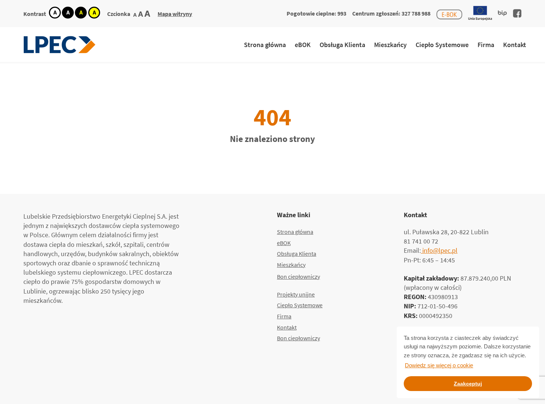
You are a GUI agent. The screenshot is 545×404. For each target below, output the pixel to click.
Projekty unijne (296, 294)
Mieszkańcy (390, 44)
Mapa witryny (175, 14)
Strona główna (265, 44)
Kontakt (514, 44)
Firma (486, 44)
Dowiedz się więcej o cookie (439, 365)
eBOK (303, 44)
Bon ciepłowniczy (298, 276)
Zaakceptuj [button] (468, 384)
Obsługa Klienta (342, 44)
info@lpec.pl (439, 250)
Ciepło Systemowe (442, 44)
